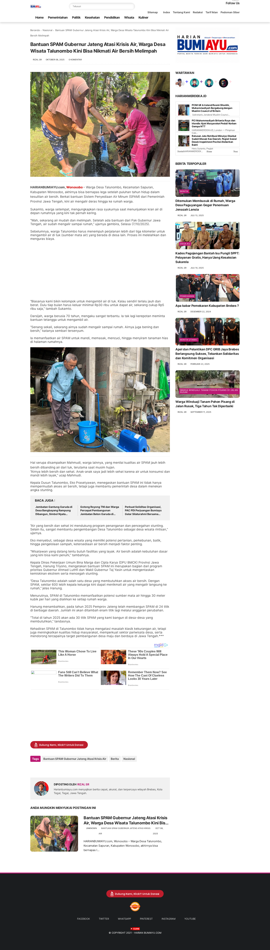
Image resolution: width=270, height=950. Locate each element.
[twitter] (214, 17)
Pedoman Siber (230, 12)
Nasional (47, 30)
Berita (115, 759)
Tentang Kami (181, 12)
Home (39, 17)
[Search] (131, 6)
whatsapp (124, 918)
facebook (83, 918)
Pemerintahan (58, 17)
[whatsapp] (220, 17)
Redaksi (198, 12)
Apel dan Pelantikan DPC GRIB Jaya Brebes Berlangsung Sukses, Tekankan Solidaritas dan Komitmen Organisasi (207, 353)
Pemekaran (187, 296)
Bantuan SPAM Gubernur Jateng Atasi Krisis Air (74, 759)
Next (235, 151)
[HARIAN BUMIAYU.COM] (35, 8)
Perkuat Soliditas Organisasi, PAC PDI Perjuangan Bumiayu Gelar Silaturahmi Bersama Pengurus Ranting (143, 510)
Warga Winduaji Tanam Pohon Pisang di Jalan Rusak (209, 391)
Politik (76, 17)
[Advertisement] (100, 270)
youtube (190, 918)
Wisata (129, 17)
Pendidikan (112, 17)
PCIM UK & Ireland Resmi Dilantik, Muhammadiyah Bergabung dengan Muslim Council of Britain (212, 108)
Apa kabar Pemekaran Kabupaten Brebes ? (207, 305)
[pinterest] (226, 17)
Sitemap (152, 12)
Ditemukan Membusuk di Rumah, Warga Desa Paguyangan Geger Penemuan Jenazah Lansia (205, 205)
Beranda (35, 30)
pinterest (146, 918)
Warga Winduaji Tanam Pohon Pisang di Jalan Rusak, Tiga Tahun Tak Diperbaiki (205, 404)
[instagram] (232, 17)
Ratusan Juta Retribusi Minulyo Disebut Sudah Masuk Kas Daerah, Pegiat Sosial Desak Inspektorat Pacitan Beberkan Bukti (214, 140)
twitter (104, 918)
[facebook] (208, 17)
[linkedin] (63, 769)
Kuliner (143, 17)
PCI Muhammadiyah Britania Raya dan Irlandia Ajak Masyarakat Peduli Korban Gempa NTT (214, 123)
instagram (168, 918)
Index (166, 12)
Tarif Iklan (212, 12)
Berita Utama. (188, 339)
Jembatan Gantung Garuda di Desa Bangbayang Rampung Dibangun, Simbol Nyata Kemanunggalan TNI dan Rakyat (55, 510)
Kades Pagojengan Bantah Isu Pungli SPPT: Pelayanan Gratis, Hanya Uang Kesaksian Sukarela (207, 257)
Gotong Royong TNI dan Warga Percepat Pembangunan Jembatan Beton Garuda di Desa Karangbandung (99, 510)
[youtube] (238, 17)
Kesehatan (92, 17)
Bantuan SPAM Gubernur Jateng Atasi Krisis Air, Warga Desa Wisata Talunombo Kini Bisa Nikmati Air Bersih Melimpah (126, 820)
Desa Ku (185, 243)
